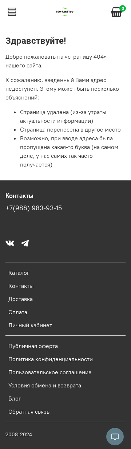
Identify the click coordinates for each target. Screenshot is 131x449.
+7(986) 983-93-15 (33, 208)
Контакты (20, 285)
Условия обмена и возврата (44, 385)
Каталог (18, 272)
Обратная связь (28, 411)
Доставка (20, 298)
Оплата (17, 312)
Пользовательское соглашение (50, 372)
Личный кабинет (30, 325)
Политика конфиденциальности (50, 359)
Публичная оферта (33, 346)
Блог (14, 398)
